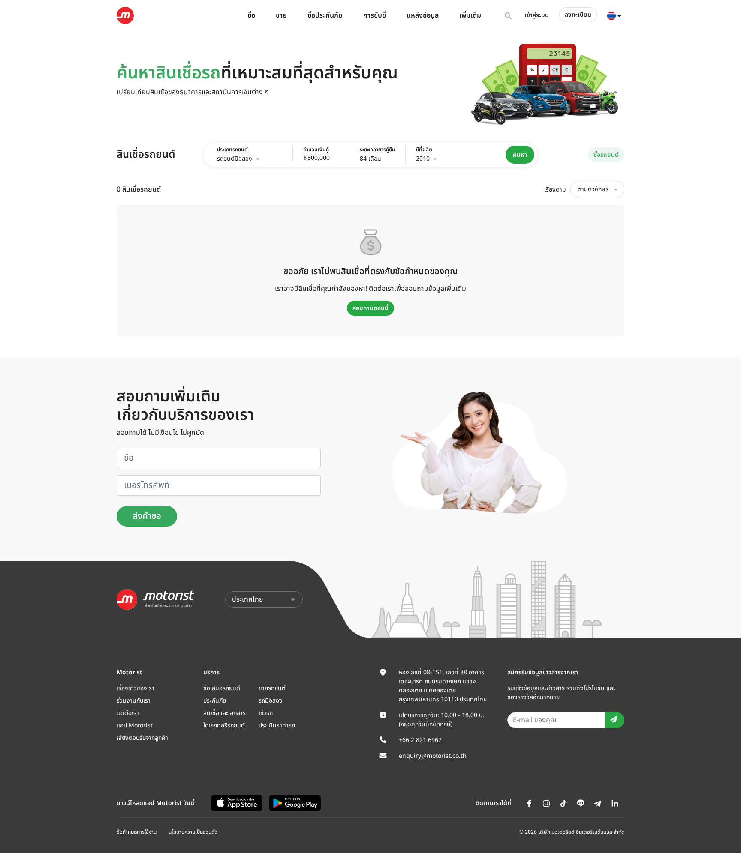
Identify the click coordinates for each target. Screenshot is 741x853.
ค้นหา (520, 154)
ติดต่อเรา (128, 713)
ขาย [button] (281, 15)
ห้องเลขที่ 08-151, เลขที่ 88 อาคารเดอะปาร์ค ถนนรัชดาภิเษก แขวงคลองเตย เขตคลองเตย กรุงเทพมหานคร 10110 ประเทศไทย (443, 686)
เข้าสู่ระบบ (536, 15)
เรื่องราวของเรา (135, 688)
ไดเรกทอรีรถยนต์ (224, 725)
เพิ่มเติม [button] (470, 15)
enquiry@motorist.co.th (433, 755)
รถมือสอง (271, 700)
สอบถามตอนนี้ (370, 308)
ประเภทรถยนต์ (232, 150)
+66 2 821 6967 (420, 740)
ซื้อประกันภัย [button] (325, 15)
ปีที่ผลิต (424, 150)
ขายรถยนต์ (272, 688)
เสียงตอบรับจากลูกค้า (142, 737)
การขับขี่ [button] (374, 15)
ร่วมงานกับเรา (134, 700)
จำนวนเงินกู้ (316, 150)
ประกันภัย (214, 700)
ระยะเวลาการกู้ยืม (376, 150)
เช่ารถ (266, 713)
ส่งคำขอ (147, 516)
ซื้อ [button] (251, 15)
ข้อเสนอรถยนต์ (221, 688)
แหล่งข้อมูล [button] (423, 15)
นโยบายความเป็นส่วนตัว (193, 832)
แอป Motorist (135, 725)
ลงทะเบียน (578, 14)
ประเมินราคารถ (277, 725)
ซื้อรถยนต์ (606, 154)
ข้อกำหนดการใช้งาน (137, 832)
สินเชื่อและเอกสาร (224, 713)
